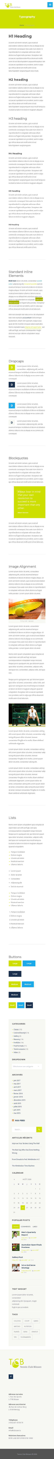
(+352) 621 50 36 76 (16, 1423)
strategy (35, 1332)
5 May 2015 (15, 1260)
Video (16, 1052)
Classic (16, 1029)
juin (17, 1080)
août (17, 1103)
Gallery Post (17, 1257)
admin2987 (33, 1238)
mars (17, 1090)
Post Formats (18, 1046)
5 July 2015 (24, 1238)
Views (15, 1227)
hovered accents (30, 284)
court (27, 1321)
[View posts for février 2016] (14, 1179)
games (36, 1321)
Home (22, 25)
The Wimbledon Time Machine (23, 1166)
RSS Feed (20, 1120)
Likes (35, 1227)
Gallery (16, 1036)
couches (17, 1321)
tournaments (26, 1337)
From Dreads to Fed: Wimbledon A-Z (25, 1159)
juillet (18, 1106)
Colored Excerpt (20, 1033)
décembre (19, 1100)
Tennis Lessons (19, 1049)
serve (25, 1332)
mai (17, 1084)
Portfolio (17, 1042)
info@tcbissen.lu (15, 1430)
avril (17, 1087)
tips (15, 1337)
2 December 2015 (26, 1271)
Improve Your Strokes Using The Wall (25, 1143)
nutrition (27, 1326)
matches (17, 1326)
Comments (25, 1227)
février (18, 1093)
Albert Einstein (23, 513)
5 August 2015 (25, 1250)
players (16, 1332)
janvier (18, 1097)
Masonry (17, 1039)
